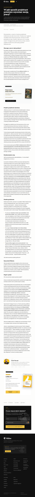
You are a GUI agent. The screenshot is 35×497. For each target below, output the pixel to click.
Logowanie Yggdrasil (17, 483)
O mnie (5, 460)
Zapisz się (8, 451)
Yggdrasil (5, 468)
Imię (6, 416)
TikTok (5, 487)
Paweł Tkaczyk (14, 360)
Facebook (11, 402)
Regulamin (22, 492)
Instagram (6, 485)
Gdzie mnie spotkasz (7, 472)
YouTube (5, 479)
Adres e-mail (20, 416)
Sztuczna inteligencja (17, 470)
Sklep (5, 466)
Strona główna (6, 24)
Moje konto (16, 479)
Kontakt (12, 1)
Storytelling (16, 462)
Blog (4, 462)
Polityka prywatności (24, 494)
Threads (23, 402)
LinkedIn (17, 402)
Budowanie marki (13, 24)
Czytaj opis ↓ (9, 387)
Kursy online (6, 464)
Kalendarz (5, 474)
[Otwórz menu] (16, 1)
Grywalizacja (16, 468)
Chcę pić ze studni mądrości (15, 426)
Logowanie (16, 481)
